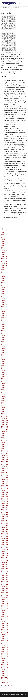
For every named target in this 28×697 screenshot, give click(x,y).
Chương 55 (4, 332)
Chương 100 (4, 415)
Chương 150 (4, 507)
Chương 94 (4, 404)
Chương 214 (4, 625)
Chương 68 (4, 356)
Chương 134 (4, 477)
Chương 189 (4, 579)
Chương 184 (4, 570)
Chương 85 (4, 387)
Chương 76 (4, 370)
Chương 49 (4, 321)
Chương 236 (4, 666)
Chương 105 (4, 424)
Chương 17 (4, 262)
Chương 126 (4, 463)
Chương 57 (4, 335)
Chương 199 (4, 597)
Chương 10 (4, 249)
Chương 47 (4, 317)
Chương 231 (4, 656)
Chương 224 (4, 644)
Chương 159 (4, 524)
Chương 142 (4, 492)
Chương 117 (4, 446)
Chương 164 (4, 533)
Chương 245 (4, 682)
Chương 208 (4, 614)
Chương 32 (4, 289)
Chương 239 (4, 671)
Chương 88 (4, 393)
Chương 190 (4, 581)
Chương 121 (4, 453)
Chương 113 (4, 439)
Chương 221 (4, 638)
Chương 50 (4, 322)
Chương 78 (4, 374)
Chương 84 (4, 385)
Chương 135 (4, 479)
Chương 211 (4, 620)
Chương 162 (4, 529)
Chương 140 (4, 489)
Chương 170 (4, 544)
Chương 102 (4, 418)
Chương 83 (4, 383)
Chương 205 (4, 608)
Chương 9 (4, 247)
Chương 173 (4, 549)
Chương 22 (4, 271)
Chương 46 (4, 315)
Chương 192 (4, 585)
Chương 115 (4, 442)
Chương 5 (4, 239)
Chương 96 (4, 407)
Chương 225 (4, 645)
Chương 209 (4, 616)
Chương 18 (4, 263)
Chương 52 (4, 326)
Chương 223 (4, 642)
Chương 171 (4, 546)
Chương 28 (4, 282)
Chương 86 (4, 389)
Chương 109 (4, 431)
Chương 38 (4, 300)
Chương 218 (4, 633)
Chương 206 (4, 610)
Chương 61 (4, 343)
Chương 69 (4, 357)
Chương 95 (4, 405)
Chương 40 (4, 304)
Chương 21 (4, 269)
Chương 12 (4, 252)
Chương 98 (4, 411)
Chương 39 (4, 302)
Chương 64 (4, 348)
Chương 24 (4, 274)
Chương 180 (4, 562)
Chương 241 (4, 675)
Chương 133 (4, 476)
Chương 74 (4, 367)
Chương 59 (4, 339)
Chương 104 (4, 422)
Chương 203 (4, 605)
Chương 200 (4, 599)
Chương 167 (4, 538)
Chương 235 (4, 664)
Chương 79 (4, 376)
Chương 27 (4, 280)
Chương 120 (4, 452)
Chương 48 (4, 319)
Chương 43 (4, 309)
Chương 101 (4, 417)
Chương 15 (4, 258)
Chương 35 (4, 295)
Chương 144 (4, 496)
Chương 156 (4, 518)
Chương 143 (4, 494)
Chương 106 (4, 426)
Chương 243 (4, 679)
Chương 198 (4, 596)
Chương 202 (4, 603)
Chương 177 (4, 557)
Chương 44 (4, 311)
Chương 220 (4, 636)
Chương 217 (4, 631)
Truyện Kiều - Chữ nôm (9, 685)
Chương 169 (4, 542)
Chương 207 (4, 612)
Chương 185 (4, 572)
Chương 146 (4, 500)
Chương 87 (4, 391)
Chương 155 (4, 516)
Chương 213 (4, 623)
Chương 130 (4, 470)
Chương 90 (4, 396)
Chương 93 (4, 402)
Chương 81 (4, 380)
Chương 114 (4, 441)
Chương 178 (4, 559)
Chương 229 (4, 653)
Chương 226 (4, 647)
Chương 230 (4, 655)
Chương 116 (4, 444)
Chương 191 (4, 583)
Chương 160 (4, 525)
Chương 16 (4, 260)
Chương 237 (4, 668)
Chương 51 (4, 324)
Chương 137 (4, 483)
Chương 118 (4, 448)
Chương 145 (4, 498)
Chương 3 (4, 236)
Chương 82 (4, 382)
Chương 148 (4, 503)
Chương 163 (4, 531)
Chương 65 (4, 350)
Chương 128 (4, 466)
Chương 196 (4, 592)
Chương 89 (4, 394)
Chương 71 (4, 361)
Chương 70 (4, 359)
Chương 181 (4, 564)
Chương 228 (4, 651)
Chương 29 (4, 284)
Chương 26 (4, 278)
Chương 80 (4, 378)
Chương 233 (4, 660)
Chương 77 (4, 372)
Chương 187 (4, 575)
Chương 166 (4, 537)
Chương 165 (4, 535)
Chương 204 (4, 607)
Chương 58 (4, 337)
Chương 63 (4, 346)
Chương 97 (4, 409)
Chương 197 (4, 594)
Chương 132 (4, 474)
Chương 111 (4, 435)
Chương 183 (4, 568)
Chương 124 (4, 459)
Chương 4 (4, 238)
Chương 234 (4, 662)
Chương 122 (4, 455)
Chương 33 (4, 291)
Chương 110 (4, 433)
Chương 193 (4, 586)
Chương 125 (4, 461)
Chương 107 (4, 428)
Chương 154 (4, 514)
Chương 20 (4, 267)
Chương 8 (4, 245)
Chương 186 (4, 573)
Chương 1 (3, 232)
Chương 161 (4, 527)
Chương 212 (4, 621)
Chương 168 (4, 540)
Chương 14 (4, 256)
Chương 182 (4, 566)
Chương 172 (4, 548)
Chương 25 (4, 276)
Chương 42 (4, 308)
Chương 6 (4, 241)
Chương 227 (4, 649)
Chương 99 (4, 413)
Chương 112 (4, 437)
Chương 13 (4, 254)
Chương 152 (4, 511)
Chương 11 (4, 250)
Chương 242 (4, 677)
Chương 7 (3, 243)
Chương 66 (4, 352)
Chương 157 (4, 520)
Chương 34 (4, 293)
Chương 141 (4, 490)
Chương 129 (4, 468)
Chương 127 (4, 465)
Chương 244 (4, 680)
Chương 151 (4, 509)
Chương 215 (4, 627)
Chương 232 (4, 658)
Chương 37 (4, 298)
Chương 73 (4, 365)
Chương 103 (4, 420)
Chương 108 (4, 429)
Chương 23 (4, 273)
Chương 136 (4, 481)
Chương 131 (4, 472)
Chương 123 (4, 457)
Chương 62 (4, 345)
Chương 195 (4, 590)
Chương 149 (4, 505)
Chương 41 (4, 306)
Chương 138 (4, 485)
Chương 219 (4, 634)
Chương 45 (4, 313)
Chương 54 (4, 330)
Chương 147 (4, 501)
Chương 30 (4, 286)
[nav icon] (24, 3)
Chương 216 (4, 629)
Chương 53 (4, 328)
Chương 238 (4, 669)
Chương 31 (4, 287)
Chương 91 (4, 398)
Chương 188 (4, 577)
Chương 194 (4, 588)
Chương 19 (4, 265)
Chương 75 (4, 369)
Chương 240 (4, 673)
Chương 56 (4, 334)
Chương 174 (4, 551)
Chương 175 (4, 553)
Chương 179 (4, 560)
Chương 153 (4, 513)
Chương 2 (4, 234)
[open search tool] (20, 3)
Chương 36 (4, 297)
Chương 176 (4, 555)
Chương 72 (4, 363)
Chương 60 (4, 341)
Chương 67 (4, 354)
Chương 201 (4, 601)
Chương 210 (4, 618)
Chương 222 (4, 640)
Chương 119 (4, 450)
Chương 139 (4, 487)
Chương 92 (4, 400)
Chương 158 (4, 522)
